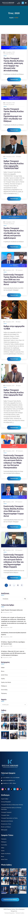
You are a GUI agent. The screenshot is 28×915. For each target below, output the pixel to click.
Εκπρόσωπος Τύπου (6, 824)
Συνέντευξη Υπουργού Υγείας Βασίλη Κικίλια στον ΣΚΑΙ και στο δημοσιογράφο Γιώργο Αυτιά (14, 280)
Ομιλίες (3, 678)
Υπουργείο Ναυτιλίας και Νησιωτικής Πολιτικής (12, 804)
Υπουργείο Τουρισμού (6, 812)
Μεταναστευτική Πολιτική (7, 821)
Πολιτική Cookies (20, 913)
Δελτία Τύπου (4, 675)
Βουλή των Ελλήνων (6, 827)
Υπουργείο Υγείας (5, 815)
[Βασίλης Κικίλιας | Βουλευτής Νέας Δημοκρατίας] (8, 3)
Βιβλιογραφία (4, 829)
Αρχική (11, 18)
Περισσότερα (14, 79)
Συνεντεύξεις (4, 689)
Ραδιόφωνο (4, 686)
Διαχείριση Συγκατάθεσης (10, 899)
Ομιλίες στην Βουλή (9, 54)
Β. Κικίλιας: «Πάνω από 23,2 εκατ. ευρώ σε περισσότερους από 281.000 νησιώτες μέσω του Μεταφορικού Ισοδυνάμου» (13, 653)
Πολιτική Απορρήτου (10, 913)
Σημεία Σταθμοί (4, 798)
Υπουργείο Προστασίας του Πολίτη (9, 818)
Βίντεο (2, 671)
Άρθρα (19, 156)
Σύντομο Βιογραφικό (6, 801)
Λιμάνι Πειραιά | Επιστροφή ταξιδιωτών (12, 610)
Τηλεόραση (20, 270)
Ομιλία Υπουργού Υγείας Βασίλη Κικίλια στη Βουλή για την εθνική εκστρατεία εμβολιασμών (14, 233)
